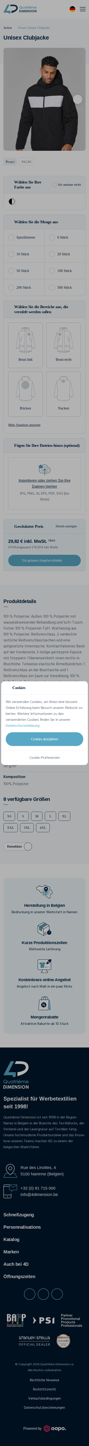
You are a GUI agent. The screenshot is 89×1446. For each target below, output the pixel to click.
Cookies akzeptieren (44, 739)
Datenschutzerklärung (22, 726)
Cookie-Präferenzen (44, 758)
